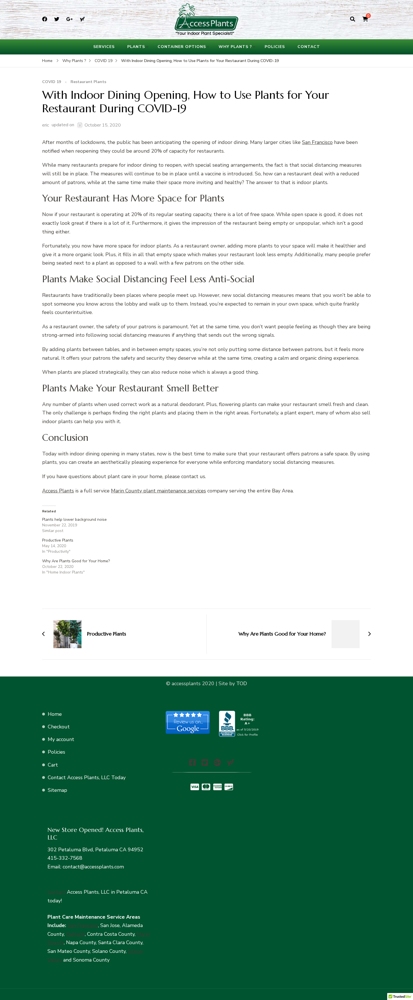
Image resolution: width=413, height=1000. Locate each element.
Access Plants (58, 490)
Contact (309, 46)
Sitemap (57, 790)
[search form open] (352, 19)
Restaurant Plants (88, 82)
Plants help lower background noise (74, 519)
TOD (241, 683)
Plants (136, 46)
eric (45, 125)
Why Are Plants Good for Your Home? (76, 561)
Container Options (182, 46)
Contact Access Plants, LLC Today (87, 777)
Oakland (75, 934)
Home (55, 714)
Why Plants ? (235, 46)
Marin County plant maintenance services (158, 490)
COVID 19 (51, 82)
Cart (53, 765)
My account (61, 739)
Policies (275, 46)
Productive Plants (57, 540)
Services (104, 46)
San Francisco (317, 142)
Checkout (59, 726)
